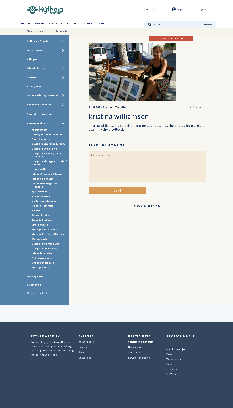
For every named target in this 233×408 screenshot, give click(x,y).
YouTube (171, 374)
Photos (30, 31)
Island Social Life (43, 179)
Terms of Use (173, 359)
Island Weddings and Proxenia (45, 185)
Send (117, 190)
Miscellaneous (41, 196)
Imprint (170, 364)
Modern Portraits (45, 31)
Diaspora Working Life (46, 243)
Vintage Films (40, 267)
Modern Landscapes (44, 201)
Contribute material (140, 342)
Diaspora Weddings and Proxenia (46, 155)
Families (40, 23)
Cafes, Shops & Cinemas (47, 134)
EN (147, 10)
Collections (68, 23)
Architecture (40, 129)
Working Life (40, 239)
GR (154, 10)
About (103, 23)
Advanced (208, 25)
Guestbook (134, 352)
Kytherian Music (42, 258)
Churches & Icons (43, 139)
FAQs (169, 354)
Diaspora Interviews (44, 248)
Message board (136, 347)
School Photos (41, 215)
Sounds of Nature (43, 263)
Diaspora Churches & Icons (49, 144)
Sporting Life (40, 224)
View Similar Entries (147, 206)
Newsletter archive (139, 358)
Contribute (88, 23)
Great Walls (39, 169)
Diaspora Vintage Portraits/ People (49, 163)
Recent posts (86, 342)
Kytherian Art (40, 191)
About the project (176, 349)
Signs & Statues (42, 220)
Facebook (171, 369)
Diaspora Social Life (44, 148)
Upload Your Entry (168, 38)
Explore (25, 23)
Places (53, 23)
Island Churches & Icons (47, 174)
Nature (36, 210)
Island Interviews (43, 253)
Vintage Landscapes (44, 229)
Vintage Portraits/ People (48, 234)
